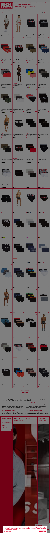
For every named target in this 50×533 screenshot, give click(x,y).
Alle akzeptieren (43, 531)
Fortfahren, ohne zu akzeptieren (7, 531)
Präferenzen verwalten (40, 528)
